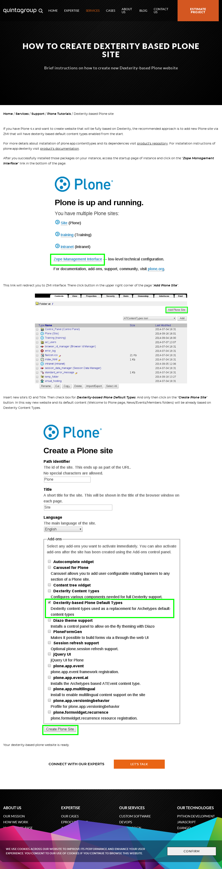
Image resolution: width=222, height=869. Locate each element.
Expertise (71, 10)
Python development (196, 816)
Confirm (192, 851)
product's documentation (59, 148)
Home (53, 10)
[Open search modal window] (40, 11)
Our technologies (195, 808)
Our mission (14, 816)
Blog (143, 10)
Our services (132, 808)
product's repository (152, 143)
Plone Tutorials (59, 113)
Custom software (135, 816)
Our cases (70, 816)
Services (93, 10)
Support (37, 113)
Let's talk (139, 764)
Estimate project (198, 10)
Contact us (161, 10)
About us (127, 10)
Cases (110, 10)
